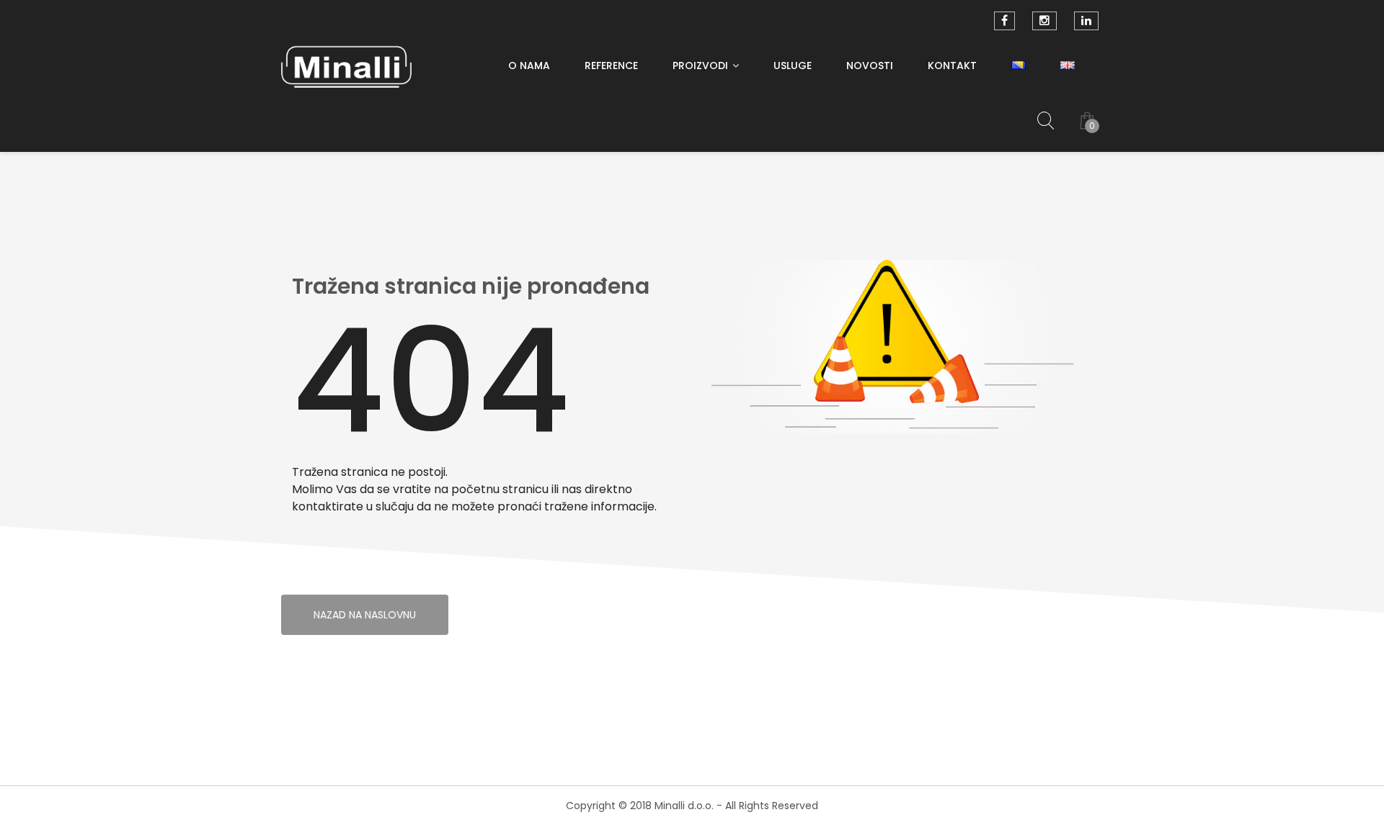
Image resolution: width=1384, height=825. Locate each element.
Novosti (869, 65)
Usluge (792, 65)
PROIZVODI (700, 65)
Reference (611, 65)
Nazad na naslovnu (365, 615)
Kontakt (952, 65)
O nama (529, 65)
